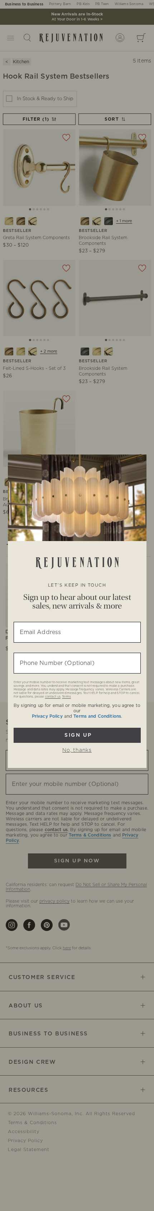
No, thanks (77, 750)
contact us (53, 696)
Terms (66, 696)
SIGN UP (77, 735)
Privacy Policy (47, 716)
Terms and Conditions (97, 716)
